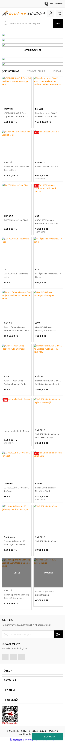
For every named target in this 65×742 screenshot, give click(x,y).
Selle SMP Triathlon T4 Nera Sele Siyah (45, 489)
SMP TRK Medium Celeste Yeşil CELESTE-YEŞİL (47, 436)
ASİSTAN (8, 109)
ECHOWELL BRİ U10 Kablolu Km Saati (16, 489)
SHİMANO (40, 376)
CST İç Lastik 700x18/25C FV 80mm (48, 275)
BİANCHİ (39, 109)
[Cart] (59, 13)
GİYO (37, 323)
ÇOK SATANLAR (10, 71)
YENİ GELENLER (36, 71)
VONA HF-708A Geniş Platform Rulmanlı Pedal (15, 382)
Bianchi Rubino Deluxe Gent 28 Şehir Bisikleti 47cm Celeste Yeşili (17, 329)
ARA (58, 23)
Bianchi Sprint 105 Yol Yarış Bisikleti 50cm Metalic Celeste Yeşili (16, 596)
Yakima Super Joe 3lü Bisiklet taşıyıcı (45, 593)
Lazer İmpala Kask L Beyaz (16, 431)
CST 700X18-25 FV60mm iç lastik (16, 275)
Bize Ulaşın (49, 736)
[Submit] (58, 634)
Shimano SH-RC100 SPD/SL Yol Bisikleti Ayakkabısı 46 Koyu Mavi (48, 382)
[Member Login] (50, 13)
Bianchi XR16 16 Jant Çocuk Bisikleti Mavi (16, 168)
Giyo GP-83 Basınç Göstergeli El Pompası (45, 329)
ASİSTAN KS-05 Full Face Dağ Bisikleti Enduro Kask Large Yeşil (16, 115)
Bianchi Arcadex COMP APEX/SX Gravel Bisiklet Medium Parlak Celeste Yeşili (46, 115)
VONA (6, 376)
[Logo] (23, 13)
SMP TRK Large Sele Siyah (16, 220)
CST (37, 216)
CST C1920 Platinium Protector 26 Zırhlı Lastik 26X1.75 (46, 222)
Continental (9, 537)
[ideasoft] (15, 739)
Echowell (8, 483)
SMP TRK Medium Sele (45, 541)
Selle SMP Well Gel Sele (46, 166)
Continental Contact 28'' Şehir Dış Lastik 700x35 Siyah (15, 543)
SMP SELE (40, 162)
